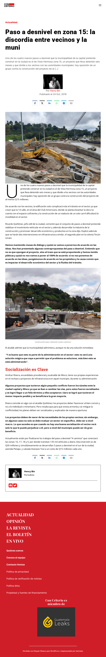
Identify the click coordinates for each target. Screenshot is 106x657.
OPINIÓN (15, 521)
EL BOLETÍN (19, 534)
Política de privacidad (17, 571)
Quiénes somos (14, 550)
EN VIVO (14, 541)
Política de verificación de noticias (24, 578)
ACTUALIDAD (20, 514)
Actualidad (11, 22)
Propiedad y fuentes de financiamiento (26, 592)
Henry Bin (55, 90)
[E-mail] (11, 486)
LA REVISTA (18, 527)
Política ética (13, 586)
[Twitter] (15, 486)
